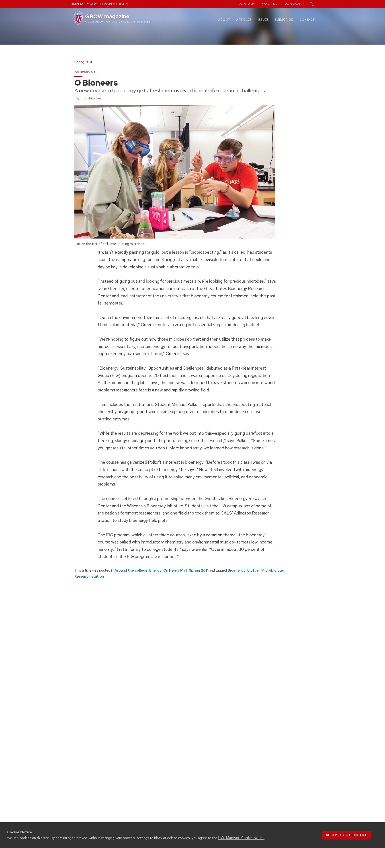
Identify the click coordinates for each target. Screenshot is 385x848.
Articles (244, 20)
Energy (155, 570)
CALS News (292, 4)
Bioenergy (237, 570)
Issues (263, 20)
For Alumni (270, 4)
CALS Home (247, 4)
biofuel (253, 570)
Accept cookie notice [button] (346, 835)
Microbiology (272, 570)
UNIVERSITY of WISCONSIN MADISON (99, 4)
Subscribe (284, 20)
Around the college (131, 570)
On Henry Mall (175, 570)
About (224, 20)
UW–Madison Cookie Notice (241, 837)
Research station (89, 576)
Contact (307, 20)
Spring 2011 (198, 570)
